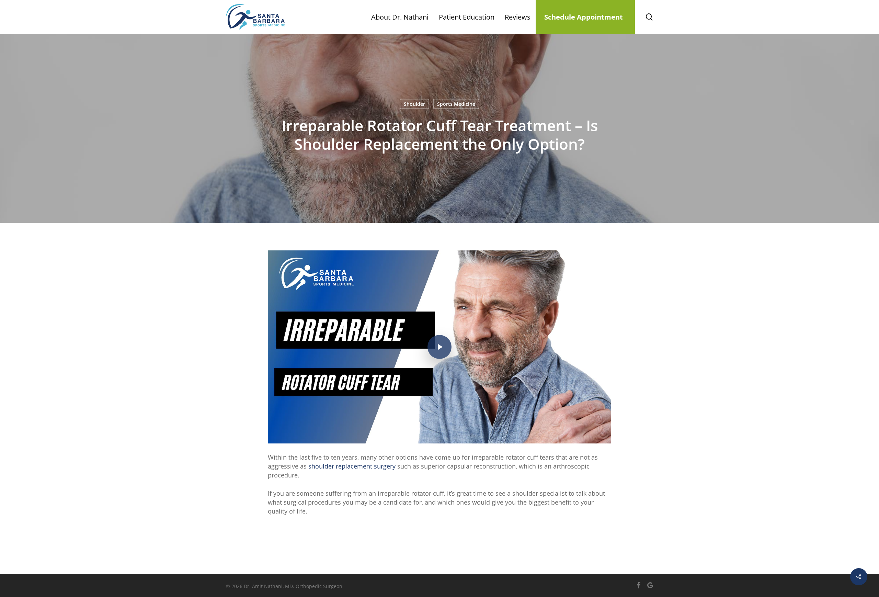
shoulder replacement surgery (352, 466)
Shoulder (414, 104)
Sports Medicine (456, 104)
